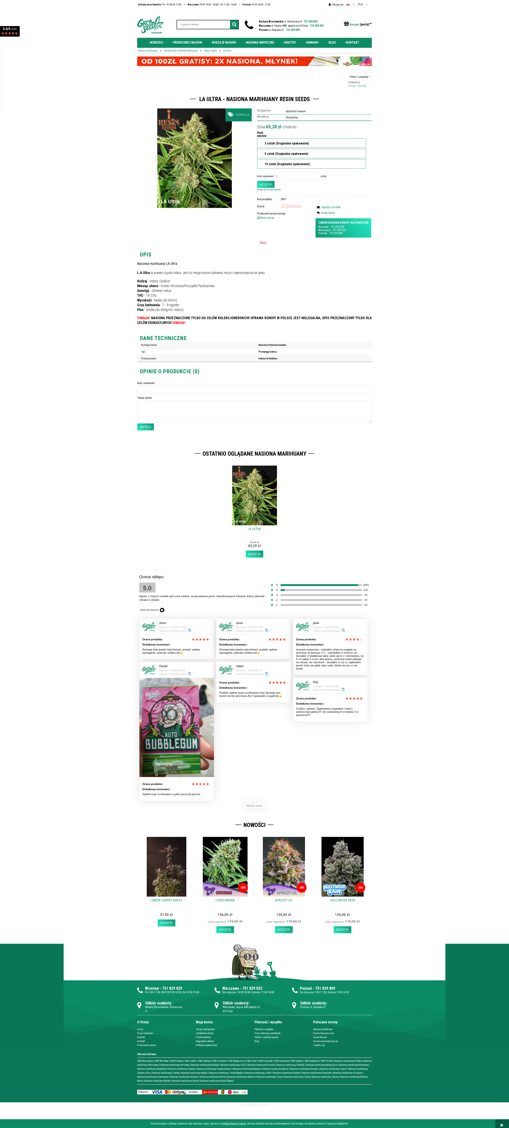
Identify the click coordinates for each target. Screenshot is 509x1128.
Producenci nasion (146, 1045)
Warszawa (324, 230)
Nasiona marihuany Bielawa (246, 1068)
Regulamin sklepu (205, 1041)
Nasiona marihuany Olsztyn (184, 1076)
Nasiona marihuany (322, 1029)
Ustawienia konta (205, 1033)
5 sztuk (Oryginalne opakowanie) (286, 154)
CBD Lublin (190, 1060)
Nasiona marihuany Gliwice (241, 1076)
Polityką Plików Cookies (233, 1123)
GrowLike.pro (320, 1037)
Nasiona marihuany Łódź (233, 1064)
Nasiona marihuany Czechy (165, 1072)
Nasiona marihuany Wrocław (174, 1064)
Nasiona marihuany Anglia (194, 1072)
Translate (361, 85)
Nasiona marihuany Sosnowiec (152, 1076)
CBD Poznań (327, 1060)
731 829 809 (293, 29)
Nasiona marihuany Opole (185, 1080)
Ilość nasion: (260, 134)
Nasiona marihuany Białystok (151, 1068)
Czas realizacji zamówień (267, 1033)
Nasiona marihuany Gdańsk (290, 1064)
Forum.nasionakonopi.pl (325, 1041)
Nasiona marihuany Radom (286, 1072)
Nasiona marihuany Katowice (353, 1064)
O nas (140, 1029)
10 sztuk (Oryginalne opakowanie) (287, 164)
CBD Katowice (281, 1060)
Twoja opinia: (144, 397)
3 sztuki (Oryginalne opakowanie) (287, 143)
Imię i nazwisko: (146, 383)
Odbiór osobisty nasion (266, 1037)
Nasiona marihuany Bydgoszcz (321, 1064)
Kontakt (141, 1037)
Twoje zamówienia (205, 1029)
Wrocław (323, 226)
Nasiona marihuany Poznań (261, 1064)
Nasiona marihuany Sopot (333, 1068)
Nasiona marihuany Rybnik (157, 1080)
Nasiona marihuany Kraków (205, 1064)
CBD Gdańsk (204, 1060)
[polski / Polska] (348, 4)
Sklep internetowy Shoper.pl (254, 1105)
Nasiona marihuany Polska (348, 1060)
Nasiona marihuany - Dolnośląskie (226, 1072)
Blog (256, 1041)
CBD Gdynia (297, 1060)
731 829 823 (317, 25)
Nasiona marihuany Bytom (275, 1068)
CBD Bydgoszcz (236, 1060)
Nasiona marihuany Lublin (258, 1072)
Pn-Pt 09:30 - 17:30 (256, 4)
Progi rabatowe (145, 1033)
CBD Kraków (176, 1060)
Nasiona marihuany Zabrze (325, 1076)
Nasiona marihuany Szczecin (347, 1072)
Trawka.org (319, 1045)
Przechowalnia (203, 1037)
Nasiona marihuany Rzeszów (316, 1072)
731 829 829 (310, 21)
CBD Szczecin (219, 1060)
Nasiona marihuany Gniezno (304, 1068)
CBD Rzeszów (265, 1060)
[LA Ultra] (194, 158)
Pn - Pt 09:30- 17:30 (159, 4)
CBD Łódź (251, 1060)
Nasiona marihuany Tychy (297, 1076)
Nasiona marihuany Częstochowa (214, 1068)
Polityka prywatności (206, 1045)
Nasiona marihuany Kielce (212, 1076)
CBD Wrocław (161, 1060)
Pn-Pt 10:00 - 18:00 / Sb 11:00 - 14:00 (211, 4)
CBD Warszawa (145, 1060)
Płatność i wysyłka (263, 1029)
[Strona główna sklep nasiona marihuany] (150, 24)
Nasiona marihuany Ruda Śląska (216, 1080)
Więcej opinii (255, 805)
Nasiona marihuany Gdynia (181, 1068)
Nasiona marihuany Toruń (269, 1076)
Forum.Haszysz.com (323, 1033)
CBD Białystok (311, 1060)
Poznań (322, 233)
